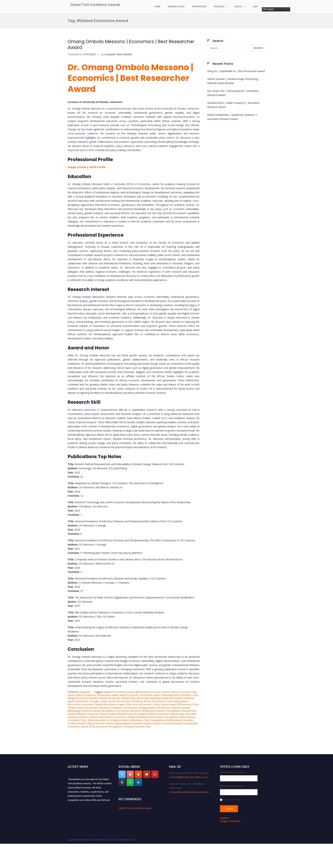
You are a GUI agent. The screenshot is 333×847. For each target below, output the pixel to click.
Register (224, 817)
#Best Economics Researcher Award (139, 695)
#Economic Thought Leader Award (95, 701)
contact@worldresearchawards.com (189, 792)
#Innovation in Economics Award (116, 717)
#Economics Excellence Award (134, 701)
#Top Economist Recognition (105, 726)
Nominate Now (176, 6)
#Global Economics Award (131, 714)
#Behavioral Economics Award (153, 692)
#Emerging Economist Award (84, 710)
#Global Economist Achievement (165, 714)
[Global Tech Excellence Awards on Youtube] (146, 774)
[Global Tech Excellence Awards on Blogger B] (138, 774)
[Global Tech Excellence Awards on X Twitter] (122, 774)
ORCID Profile (97, 167)
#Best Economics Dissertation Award (97, 695)
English (270, 9)
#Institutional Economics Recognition (157, 717)
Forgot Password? (230, 821)
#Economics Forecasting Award (170, 701)
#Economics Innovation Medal (85, 704)
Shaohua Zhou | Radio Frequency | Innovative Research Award (233, 105)
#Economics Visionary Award (173, 707)
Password (232, 786)
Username (232, 772)
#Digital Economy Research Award (87, 698)
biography (85, 692)
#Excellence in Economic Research (121, 710)
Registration (199, 6)
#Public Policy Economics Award (95, 723)
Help (255, 6)
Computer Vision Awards (118, 54)
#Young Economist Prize (137, 726)
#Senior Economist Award (167, 723)
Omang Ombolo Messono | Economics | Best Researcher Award (131, 44)
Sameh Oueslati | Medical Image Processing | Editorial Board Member (233, 81)
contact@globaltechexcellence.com (189, 777)
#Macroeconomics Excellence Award (108, 720)
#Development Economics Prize (180, 695)
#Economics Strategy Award (140, 707)
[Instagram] (155, 774)
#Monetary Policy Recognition (147, 720)
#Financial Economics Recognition (161, 710)
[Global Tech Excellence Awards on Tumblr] (122, 782)
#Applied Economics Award (119, 692)
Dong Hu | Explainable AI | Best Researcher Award (236, 71)
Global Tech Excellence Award (135, 808)
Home (157, 6)
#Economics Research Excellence (103, 707)
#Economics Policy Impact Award (157, 704)
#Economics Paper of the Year (120, 704)
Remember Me (232, 799)
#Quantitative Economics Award (133, 723)
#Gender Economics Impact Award (95, 714)
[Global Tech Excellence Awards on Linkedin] (138, 782)
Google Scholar (77, 167)
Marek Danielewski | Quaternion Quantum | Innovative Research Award (232, 117)
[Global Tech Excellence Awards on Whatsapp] (130, 782)
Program (219, 6)
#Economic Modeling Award (152, 698)
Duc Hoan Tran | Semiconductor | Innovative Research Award (233, 93)
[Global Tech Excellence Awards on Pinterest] (130, 774)
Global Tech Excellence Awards (95, 4)
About (238, 6)
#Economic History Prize (121, 698)
